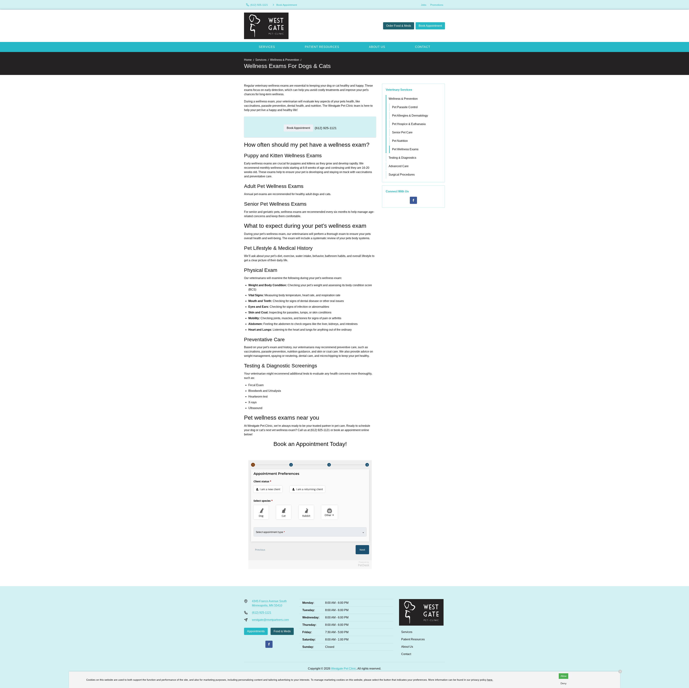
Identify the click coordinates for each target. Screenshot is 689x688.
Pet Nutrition (400, 140)
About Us (377, 46)
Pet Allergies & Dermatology (410, 115)
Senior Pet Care (402, 132)
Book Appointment (430, 25)
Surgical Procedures (402, 174)
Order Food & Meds (398, 25)
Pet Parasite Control (405, 107)
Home (248, 59)
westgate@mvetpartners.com (270, 619)
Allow (563, 676)
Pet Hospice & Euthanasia (409, 124)
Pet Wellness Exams (405, 149)
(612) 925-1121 (326, 128)
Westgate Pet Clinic (343, 668)
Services (267, 46)
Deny (563, 683)
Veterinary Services (399, 89)
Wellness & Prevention (284, 59)
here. (490, 679)
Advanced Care (399, 166)
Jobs (423, 4)
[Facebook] (413, 200)
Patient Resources (322, 46)
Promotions (436, 4)
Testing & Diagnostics (402, 157)
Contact (422, 46)
